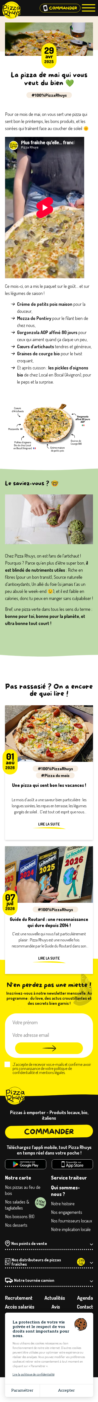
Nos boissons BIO (19, 1216)
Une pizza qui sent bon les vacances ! (49, 785)
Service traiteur (69, 1177)
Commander (49, 1131)
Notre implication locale (71, 1229)
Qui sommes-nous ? (65, 1190)
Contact (85, 1306)
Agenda (85, 1297)
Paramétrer (22, 1390)
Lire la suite (49, 824)
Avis (56, 1306)
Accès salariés (19, 1306)
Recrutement (18, 1297)
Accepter (66, 1390)
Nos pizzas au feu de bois (22, 1190)
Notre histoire (63, 1203)
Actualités (54, 1297)
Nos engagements (66, 1212)
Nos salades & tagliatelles (17, 1205)
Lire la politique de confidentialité (34, 1374)
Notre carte (18, 1177)
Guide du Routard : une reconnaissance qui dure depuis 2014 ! (49, 922)
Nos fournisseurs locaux (71, 1220)
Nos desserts (16, 1225)
